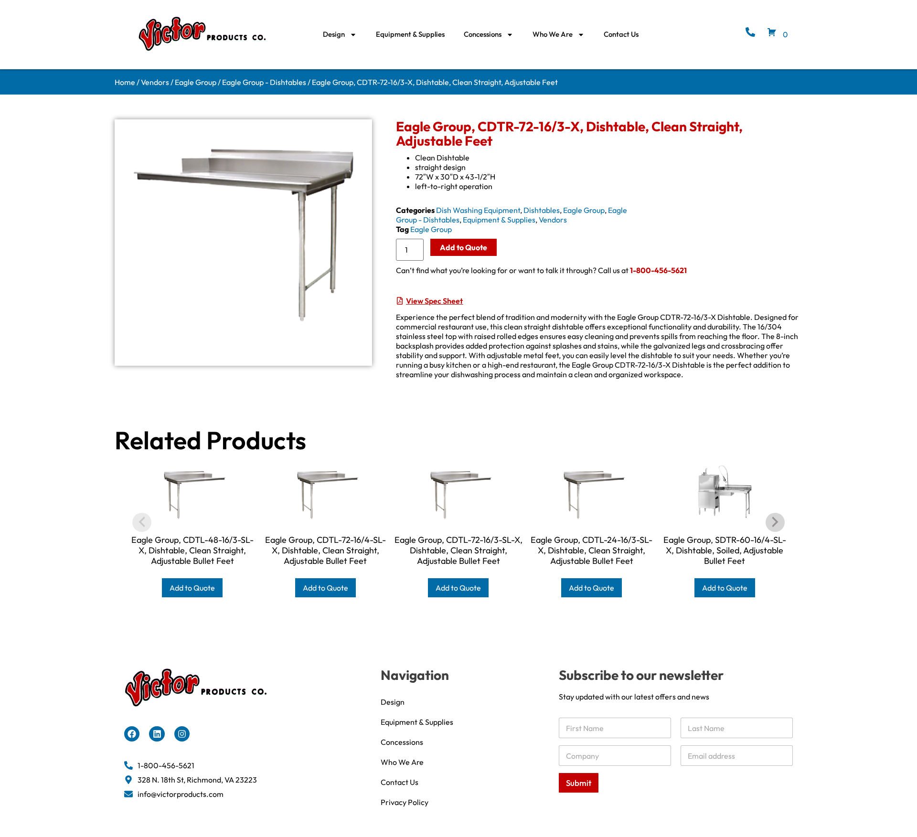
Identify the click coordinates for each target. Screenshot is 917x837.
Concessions (482, 34)
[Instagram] (182, 734)
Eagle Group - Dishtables (264, 82)
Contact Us (621, 34)
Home (125, 82)
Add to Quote (463, 247)
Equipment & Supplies (410, 34)
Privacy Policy (404, 802)
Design (334, 34)
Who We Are (553, 34)
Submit (578, 783)
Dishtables (541, 210)
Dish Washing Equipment (478, 210)
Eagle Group (195, 82)
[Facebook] (131, 734)
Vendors (155, 82)
